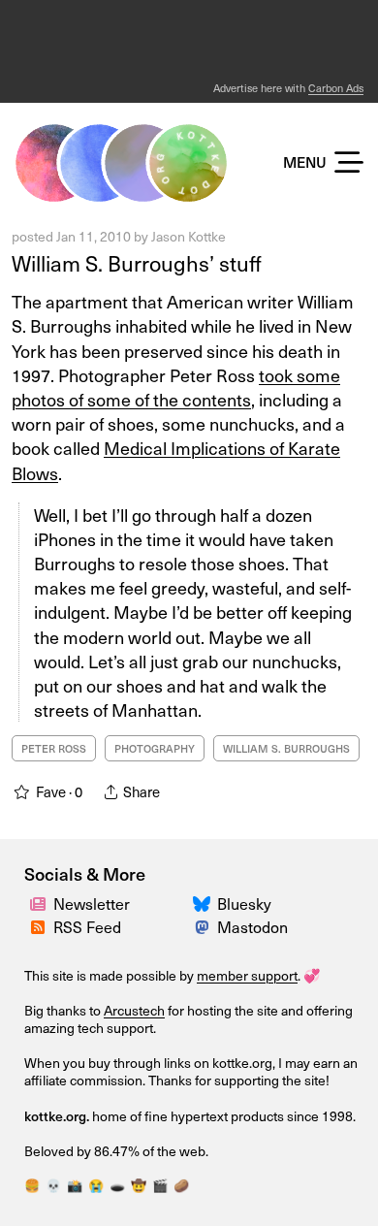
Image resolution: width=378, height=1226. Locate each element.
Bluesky (244, 903)
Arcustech (134, 1010)
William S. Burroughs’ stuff (137, 262)
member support (247, 975)
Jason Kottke (188, 236)
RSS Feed (87, 926)
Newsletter (91, 903)
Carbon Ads (335, 88)
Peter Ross (53, 748)
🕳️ (117, 1185)
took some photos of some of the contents (176, 387)
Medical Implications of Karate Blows (176, 460)
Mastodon (252, 926)
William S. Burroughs (286, 748)
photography (154, 748)
